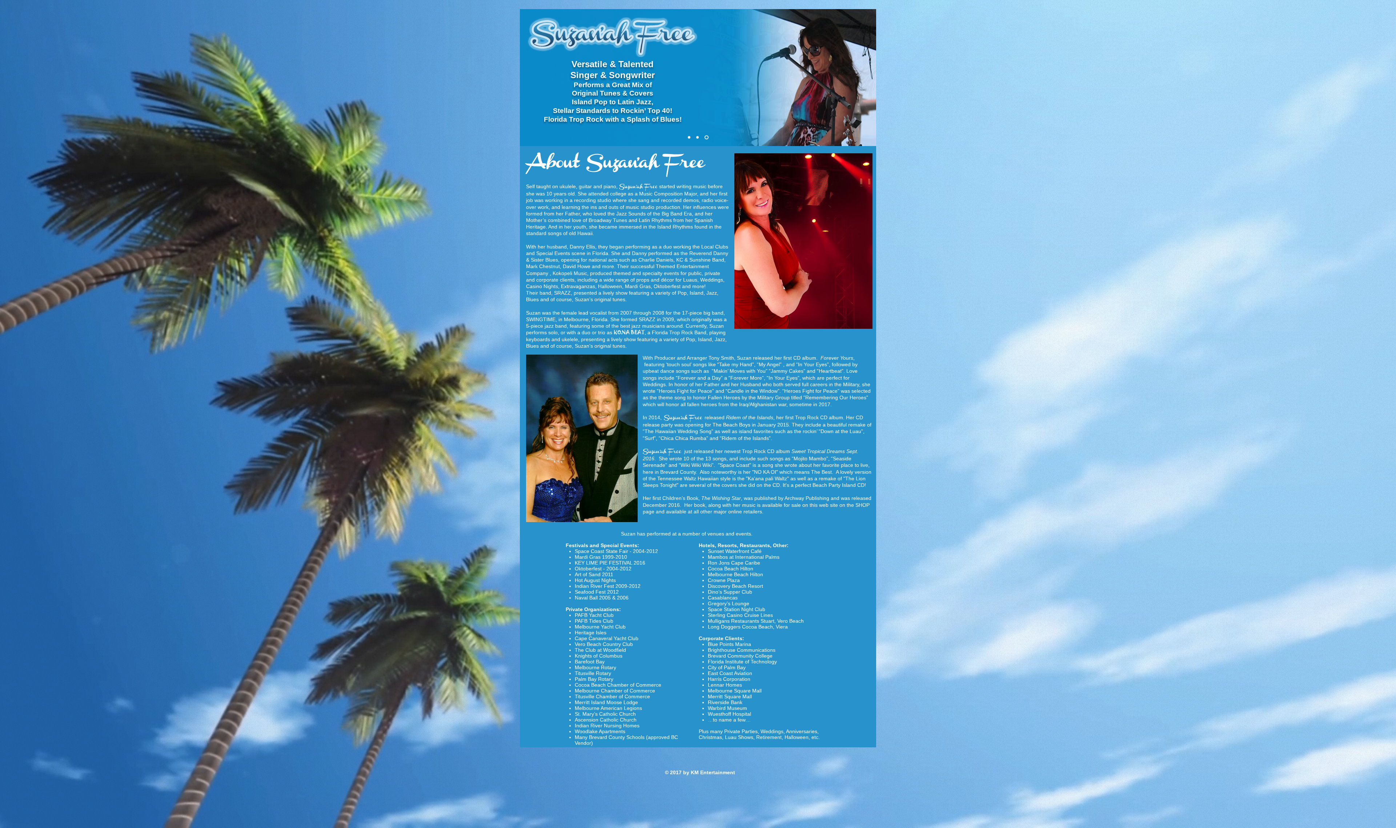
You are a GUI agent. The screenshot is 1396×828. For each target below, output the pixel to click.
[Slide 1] (690, 138)
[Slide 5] (699, 137)
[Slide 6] (707, 137)
